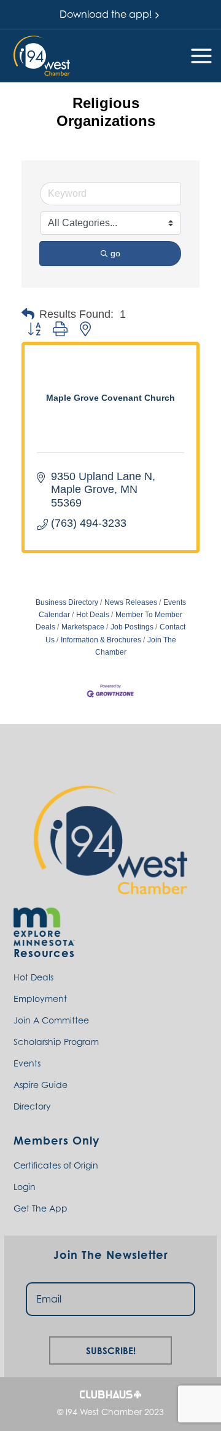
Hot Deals (92, 614)
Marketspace (82, 627)
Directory (32, 1106)
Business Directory (67, 602)
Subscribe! (111, 1349)
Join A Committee (51, 1020)
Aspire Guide (41, 1084)
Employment (40, 998)
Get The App (41, 1208)
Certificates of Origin (56, 1165)
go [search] (115, 253)
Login (25, 1186)
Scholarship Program (56, 1041)
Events (27, 1063)
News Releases (130, 602)
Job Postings (131, 627)
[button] (42, 56)
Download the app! (106, 14)
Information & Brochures (101, 640)
